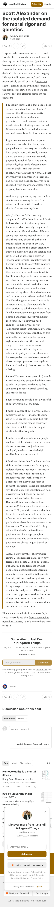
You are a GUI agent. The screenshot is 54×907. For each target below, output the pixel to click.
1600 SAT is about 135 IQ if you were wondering (18, 803)
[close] (45, 811)
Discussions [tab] (25, 763)
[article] (27, 779)
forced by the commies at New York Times (26, 88)
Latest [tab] (14, 763)
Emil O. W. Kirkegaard (20, 36)
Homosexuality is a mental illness (19, 773)
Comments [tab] (9, 718)
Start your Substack (19, 893)
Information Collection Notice (32, 672)
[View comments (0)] (16, 46)
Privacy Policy (37, 878)
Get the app (42, 893)
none (43, 57)
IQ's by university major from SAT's (17, 795)
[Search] (49, 763)
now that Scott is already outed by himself (24, 84)
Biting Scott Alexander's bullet (17, 779)
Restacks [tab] (22, 718)
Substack (12, 900)
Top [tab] (6, 763)
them (5, 61)
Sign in (47, 4)
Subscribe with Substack (29, 865)
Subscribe (36, 4)
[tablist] (15, 718)
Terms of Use (41, 669)
